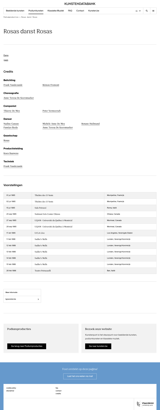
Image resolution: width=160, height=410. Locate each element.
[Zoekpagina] (146, 11)
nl (137, 11)
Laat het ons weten (80, 376)
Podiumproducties (11, 17)
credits (58, 394)
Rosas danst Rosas (29, 17)
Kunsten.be (93, 11)
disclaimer (10, 391)
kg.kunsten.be (11, 299)
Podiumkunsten (35, 11)
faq (57, 388)
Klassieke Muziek (56, 11)
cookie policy (11, 388)
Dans (6, 55)
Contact (80, 11)
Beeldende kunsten (15, 11)
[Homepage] (80, 4)
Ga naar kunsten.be (98, 346)
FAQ (70, 11)
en (140, 11)
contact (58, 391)
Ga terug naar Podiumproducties (26, 346)
